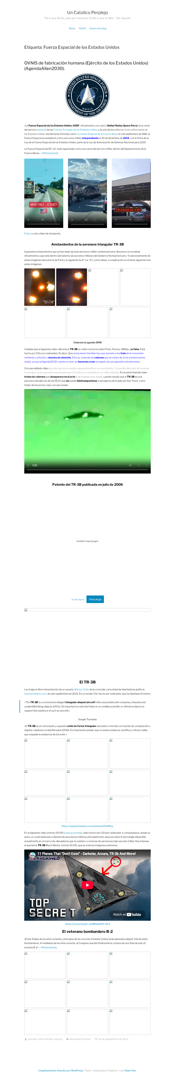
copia (67, 832)
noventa (85, 938)
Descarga (95, 599)
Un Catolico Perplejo (87, 12)
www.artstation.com (35, 693)
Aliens (72, 28)
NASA (82, 28)
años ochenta (53, 938)
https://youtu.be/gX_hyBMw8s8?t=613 (87, 923)
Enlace (28, 233)
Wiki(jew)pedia (50, 153)
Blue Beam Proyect (80, 1039)
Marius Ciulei (82, 689)
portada (76, 832)
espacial (41, 129)
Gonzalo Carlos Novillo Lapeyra (45, 1039)
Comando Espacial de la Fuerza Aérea (97, 133)
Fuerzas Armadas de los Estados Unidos (75, 129)
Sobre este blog (97, 28)
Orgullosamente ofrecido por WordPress (60, 1070)
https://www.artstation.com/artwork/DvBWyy (87, 826)
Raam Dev (130, 1070)
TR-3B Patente (77, 599)
